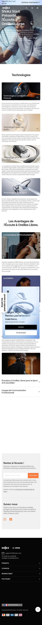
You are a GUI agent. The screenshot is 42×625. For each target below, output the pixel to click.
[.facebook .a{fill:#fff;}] (10, 519)
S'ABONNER (33, 475)
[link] (21, 91)
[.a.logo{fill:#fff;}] (6, 7)
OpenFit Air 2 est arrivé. (9, 2)
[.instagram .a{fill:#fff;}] (4, 519)
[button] (3, 303)
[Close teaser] (8, 291)
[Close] (38, 288)
